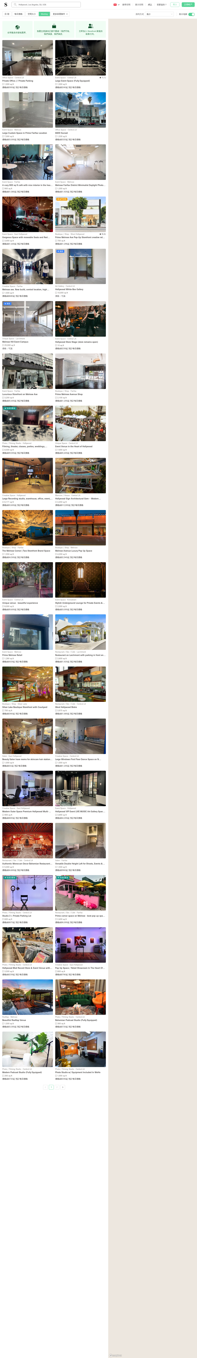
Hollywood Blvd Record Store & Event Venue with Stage (26, 968)
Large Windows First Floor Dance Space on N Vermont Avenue (77, 759)
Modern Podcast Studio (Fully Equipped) (22, 1072)
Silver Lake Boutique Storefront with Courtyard (24, 707)
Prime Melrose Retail (12, 655)
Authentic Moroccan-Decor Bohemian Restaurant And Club (26, 863)
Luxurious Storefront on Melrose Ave (19, 394)
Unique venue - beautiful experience (20, 603)
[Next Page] (62, 1087)
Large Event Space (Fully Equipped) (72, 80)
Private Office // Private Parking (17, 80)
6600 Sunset (61, 133)
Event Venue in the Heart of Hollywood (73, 446)
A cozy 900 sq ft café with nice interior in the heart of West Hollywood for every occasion (27, 185)
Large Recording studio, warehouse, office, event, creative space (26, 498)
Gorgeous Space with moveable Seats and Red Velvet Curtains (25, 237)
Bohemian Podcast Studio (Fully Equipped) (76, 1020)
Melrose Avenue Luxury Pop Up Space (73, 550)
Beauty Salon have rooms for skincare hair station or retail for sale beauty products (27, 759)
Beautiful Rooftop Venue (14, 1020)
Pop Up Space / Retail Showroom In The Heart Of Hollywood (79, 968)
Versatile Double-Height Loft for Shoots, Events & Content (79, 863)
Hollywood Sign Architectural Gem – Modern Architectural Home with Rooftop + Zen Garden (78, 498)
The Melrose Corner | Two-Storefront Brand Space (26, 550)
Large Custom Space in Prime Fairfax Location (24, 133)
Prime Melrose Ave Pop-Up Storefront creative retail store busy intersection (80, 237)
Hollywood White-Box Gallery (69, 289)
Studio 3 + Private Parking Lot (16, 915)
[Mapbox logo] (115, 1355)
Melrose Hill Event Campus (15, 341)
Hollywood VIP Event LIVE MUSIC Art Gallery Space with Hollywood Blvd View (79, 811)
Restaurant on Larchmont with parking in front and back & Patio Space (80, 655)
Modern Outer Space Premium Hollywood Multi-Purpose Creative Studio (25, 811)
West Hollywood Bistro (66, 707)
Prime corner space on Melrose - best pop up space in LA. (80, 915)
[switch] (191, 14)
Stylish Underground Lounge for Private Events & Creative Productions (79, 603)
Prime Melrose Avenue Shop (69, 394)
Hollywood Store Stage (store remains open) (76, 342)
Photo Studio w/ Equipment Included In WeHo (77, 1072)
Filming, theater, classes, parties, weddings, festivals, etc (23, 446)
